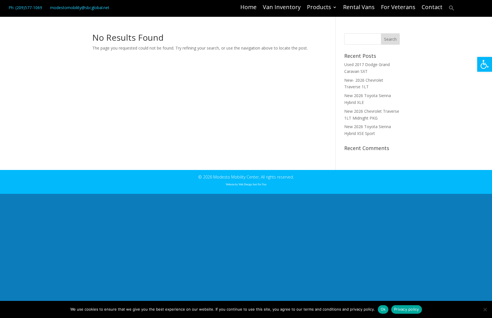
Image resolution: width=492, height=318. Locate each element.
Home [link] (248, 8)
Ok (383, 309)
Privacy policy (406, 309)
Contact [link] (432, 8)
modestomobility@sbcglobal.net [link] (79, 7)
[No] (485, 309)
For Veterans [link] (398, 8)
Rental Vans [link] (359, 8)
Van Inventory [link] (282, 8)
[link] (484, 64)
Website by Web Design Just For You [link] (246, 184)
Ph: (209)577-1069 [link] (25, 7)
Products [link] (319, 8)
